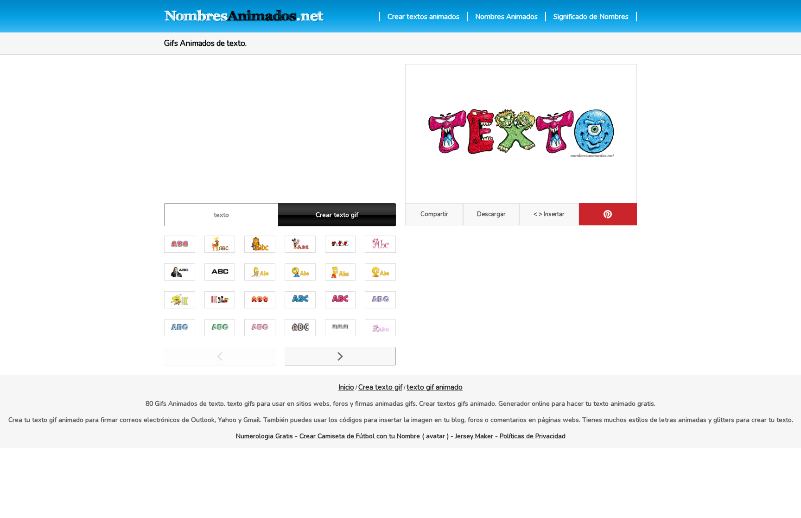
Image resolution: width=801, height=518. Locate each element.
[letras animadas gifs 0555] (300, 244)
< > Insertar (549, 214)
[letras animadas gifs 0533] (259, 299)
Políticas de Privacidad (533, 436)
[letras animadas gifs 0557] (219, 244)
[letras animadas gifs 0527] (259, 327)
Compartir (434, 214)
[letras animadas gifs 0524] (380, 327)
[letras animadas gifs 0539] (219, 299)
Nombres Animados (506, 16)
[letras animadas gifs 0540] (179, 299)
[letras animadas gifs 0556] (259, 244)
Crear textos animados (423, 16)
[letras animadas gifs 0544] (300, 272)
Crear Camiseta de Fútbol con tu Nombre (359, 436)
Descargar (491, 214)
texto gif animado (435, 387)
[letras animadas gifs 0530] (380, 299)
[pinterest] (608, 214)
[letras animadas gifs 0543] (340, 272)
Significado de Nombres (591, 16)
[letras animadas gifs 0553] (380, 244)
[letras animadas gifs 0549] (219, 272)
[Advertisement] (280, 129)
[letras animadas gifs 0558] (179, 244)
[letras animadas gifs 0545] (259, 272)
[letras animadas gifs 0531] (340, 299)
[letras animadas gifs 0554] (340, 244)
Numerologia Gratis (264, 436)
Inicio (346, 387)
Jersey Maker (474, 436)
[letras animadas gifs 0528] (219, 327)
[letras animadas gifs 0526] (300, 327)
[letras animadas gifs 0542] (380, 272)
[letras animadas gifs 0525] (340, 327)
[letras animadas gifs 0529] (179, 327)
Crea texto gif (380, 387)
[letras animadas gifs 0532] (300, 299)
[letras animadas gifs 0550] (179, 272)
